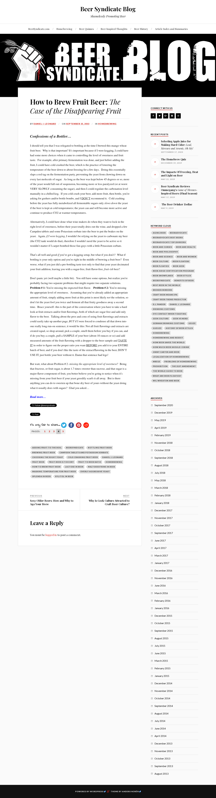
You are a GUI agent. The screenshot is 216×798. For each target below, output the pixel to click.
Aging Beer (159, 233)
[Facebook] (153, 115)
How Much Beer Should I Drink (171, 347)
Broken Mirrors (162, 290)
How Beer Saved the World (169, 342)
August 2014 (161, 713)
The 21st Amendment (184, 366)
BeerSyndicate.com (38, 28)
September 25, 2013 (77, 124)
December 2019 (163, 412)
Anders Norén (130, 791)
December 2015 (163, 615)
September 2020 (163, 405)
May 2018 (160, 480)
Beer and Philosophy (165, 252)
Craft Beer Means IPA (165, 295)
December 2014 (163, 683)
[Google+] (165, 115)
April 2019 (160, 427)
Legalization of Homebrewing (171, 357)
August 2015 (161, 638)
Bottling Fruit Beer (100, 448)
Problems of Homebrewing (180, 361)
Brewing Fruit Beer (43, 452)
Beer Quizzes (86, 28)
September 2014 (163, 705)
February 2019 (162, 435)
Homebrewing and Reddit (168, 338)
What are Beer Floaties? (167, 376)
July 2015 (159, 645)
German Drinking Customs (168, 323)
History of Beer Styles (179, 328)
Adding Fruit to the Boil (47, 448)
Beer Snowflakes (163, 276)
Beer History (141, 28)
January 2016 (161, 608)
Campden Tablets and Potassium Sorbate (83, 452)
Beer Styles (184, 276)
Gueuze (157, 328)
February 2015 (162, 668)
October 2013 (162, 758)
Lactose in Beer (74, 467)
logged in (51, 535)
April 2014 (160, 735)
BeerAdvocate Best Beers (168, 237)
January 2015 (161, 675)
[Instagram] (178, 115)
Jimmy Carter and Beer (166, 352)
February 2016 (162, 600)
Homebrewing (64, 28)
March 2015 (161, 660)
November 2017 (163, 517)
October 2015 (162, 623)
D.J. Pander (159, 304)
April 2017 (160, 547)
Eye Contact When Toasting (169, 314)
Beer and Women (186, 257)
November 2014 (163, 690)
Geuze (192, 323)
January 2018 (161, 502)
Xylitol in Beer (64, 476)
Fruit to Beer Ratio (89, 462)
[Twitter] (159, 115)
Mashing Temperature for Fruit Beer (54, 471)
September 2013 (163, 766)
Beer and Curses (162, 247)
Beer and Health (185, 247)
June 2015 (160, 653)
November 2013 (163, 751)
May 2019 (160, 420)
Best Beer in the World (166, 285)
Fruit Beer (38, 462)
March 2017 (161, 555)
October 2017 (162, 525)
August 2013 (161, 773)
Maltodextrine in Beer (101, 467)
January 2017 (161, 562)
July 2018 (159, 472)
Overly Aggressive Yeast (95, 471)
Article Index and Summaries (171, 28)
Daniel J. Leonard (45, 124)
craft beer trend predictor (169, 299)
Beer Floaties (161, 266)
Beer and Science (163, 257)
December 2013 (163, 743)
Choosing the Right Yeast (47, 457)
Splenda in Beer (41, 476)
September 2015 (163, 630)
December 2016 (163, 570)
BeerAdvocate (178, 233)
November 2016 (163, 578)
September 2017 (163, 532)
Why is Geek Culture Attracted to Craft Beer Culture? (109, 502)
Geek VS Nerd (180, 318)
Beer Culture (161, 261)
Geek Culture (161, 318)
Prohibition (160, 366)
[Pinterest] (172, 115)
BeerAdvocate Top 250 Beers (169, 242)
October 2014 (162, 698)
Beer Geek (178, 266)
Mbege (156, 361)
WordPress (97, 791)
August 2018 (161, 465)
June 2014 (160, 728)
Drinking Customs (164, 309)
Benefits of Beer (184, 280)
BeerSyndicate (74, 448)
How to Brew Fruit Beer (46, 467)
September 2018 (163, 457)
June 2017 (160, 540)
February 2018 (162, 495)
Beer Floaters (181, 261)
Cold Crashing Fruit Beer (83, 457)
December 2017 (163, 510)
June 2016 (160, 585)
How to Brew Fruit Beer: (75, 106)
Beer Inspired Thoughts (114, 28)
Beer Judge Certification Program (173, 271)
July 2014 (159, 720)
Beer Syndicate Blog (108, 9)
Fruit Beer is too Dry (61, 462)
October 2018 (162, 450)
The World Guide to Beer (167, 371)
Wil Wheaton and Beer (166, 381)
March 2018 (161, 487)
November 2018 (163, 442)
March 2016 (161, 593)
